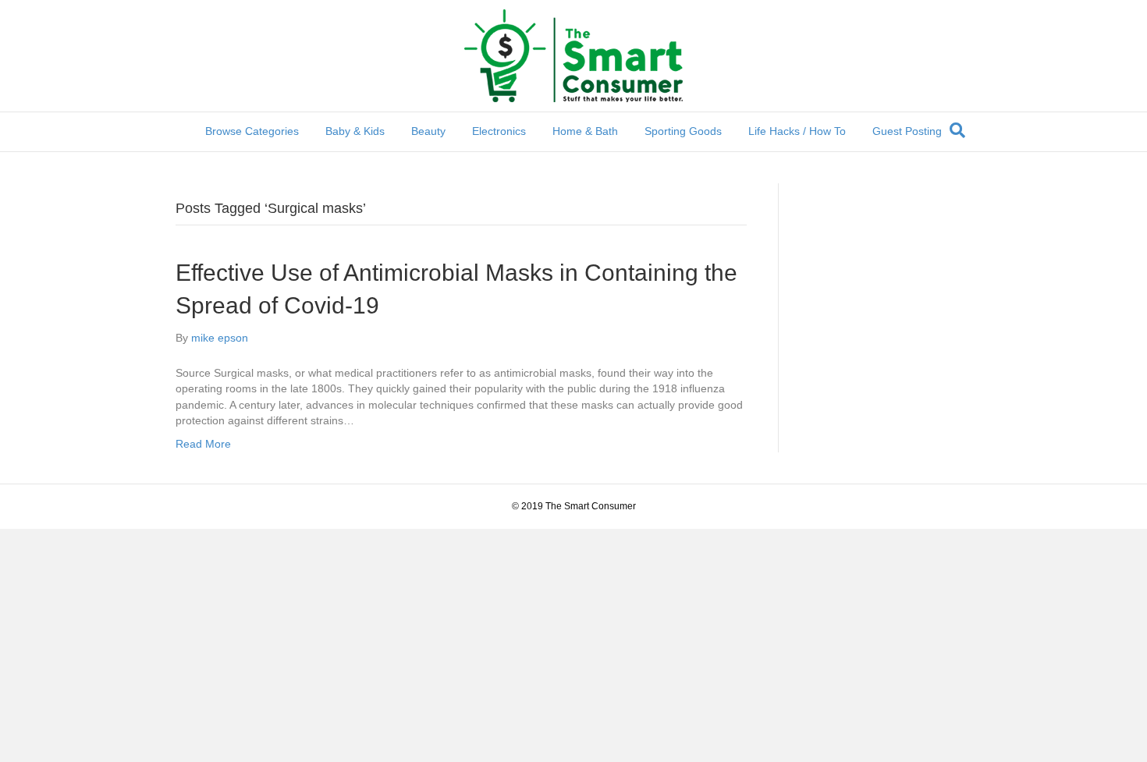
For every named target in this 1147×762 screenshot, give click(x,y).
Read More (203, 444)
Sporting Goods (683, 131)
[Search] (957, 130)
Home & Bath (585, 131)
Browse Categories (252, 131)
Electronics (499, 131)
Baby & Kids (355, 131)
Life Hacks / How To (797, 131)
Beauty (428, 131)
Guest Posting (907, 131)
